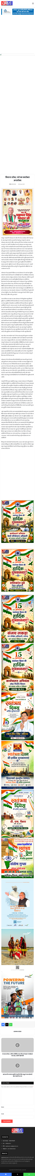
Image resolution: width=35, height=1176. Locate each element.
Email (2, 1114)
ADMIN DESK (13, 184)
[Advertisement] (17, 34)
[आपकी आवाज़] (7, 3)
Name (2, 1107)
